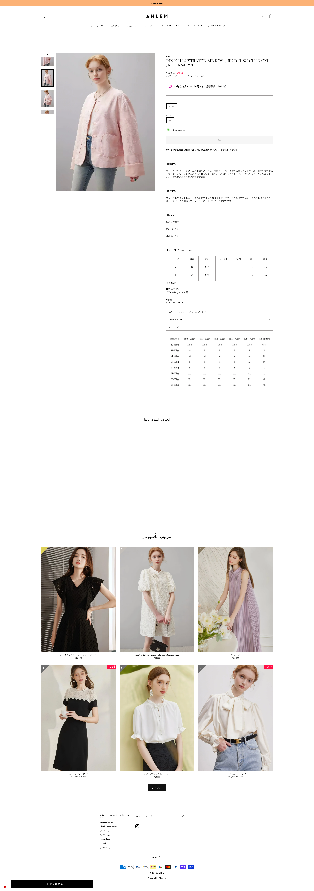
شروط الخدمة (105, 835)
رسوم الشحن (189, 76)
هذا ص (168, 101)
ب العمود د (132, 26)
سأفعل (168, 115)
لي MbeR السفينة (216, 26)
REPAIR (198, 26)
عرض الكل (157, 787)
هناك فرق (149, 26)
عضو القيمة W (164, 26)
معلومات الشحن (174, 327)
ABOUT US (182, 26)
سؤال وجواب (105, 839)
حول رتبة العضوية (175, 319)
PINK (171, 106)
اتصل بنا (103, 843)
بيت (167, 56)
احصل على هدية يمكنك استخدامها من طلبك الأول (187, 312)
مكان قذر (115, 26)
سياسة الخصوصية (106, 822)
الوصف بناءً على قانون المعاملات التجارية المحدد (115, 816)
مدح (90, 26)
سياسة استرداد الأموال (108, 826)
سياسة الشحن (105, 830)
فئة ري (100, 26)
